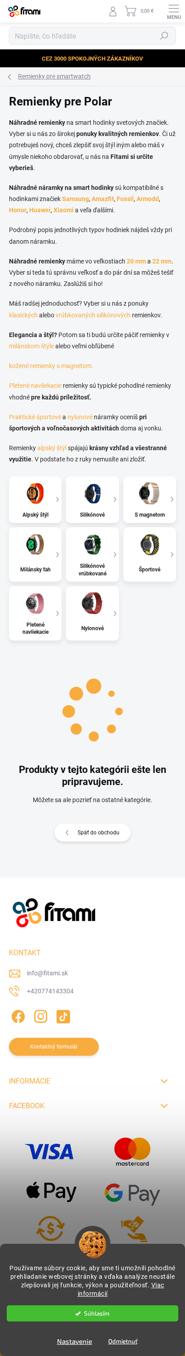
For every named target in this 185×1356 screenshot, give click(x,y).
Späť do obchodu (98, 832)
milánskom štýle (31, 346)
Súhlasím (97, 1313)
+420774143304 (50, 991)
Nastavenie (74, 1341)
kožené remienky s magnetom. (51, 365)
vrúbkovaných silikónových (93, 315)
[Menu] (174, 11)
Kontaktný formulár (54, 1047)
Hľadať (164, 36)
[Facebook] (17, 1014)
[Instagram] (39, 1014)
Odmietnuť (122, 1341)
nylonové (79, 417)
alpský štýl (51, 448)
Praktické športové (35, 417)
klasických (23, 315)
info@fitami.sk (47, 973)
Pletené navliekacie (35, 385)
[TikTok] (62, 1014)
